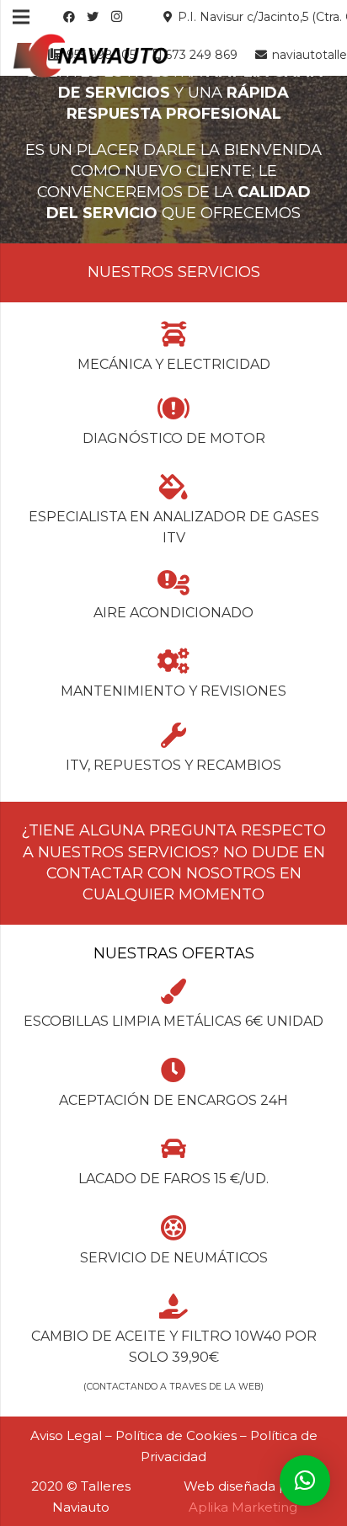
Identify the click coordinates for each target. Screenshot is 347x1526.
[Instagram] (116, 17)
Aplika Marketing (243, 1507)
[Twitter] (92, 17)
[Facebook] (69, 17)
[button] (305, 1480)
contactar (94, 873)
